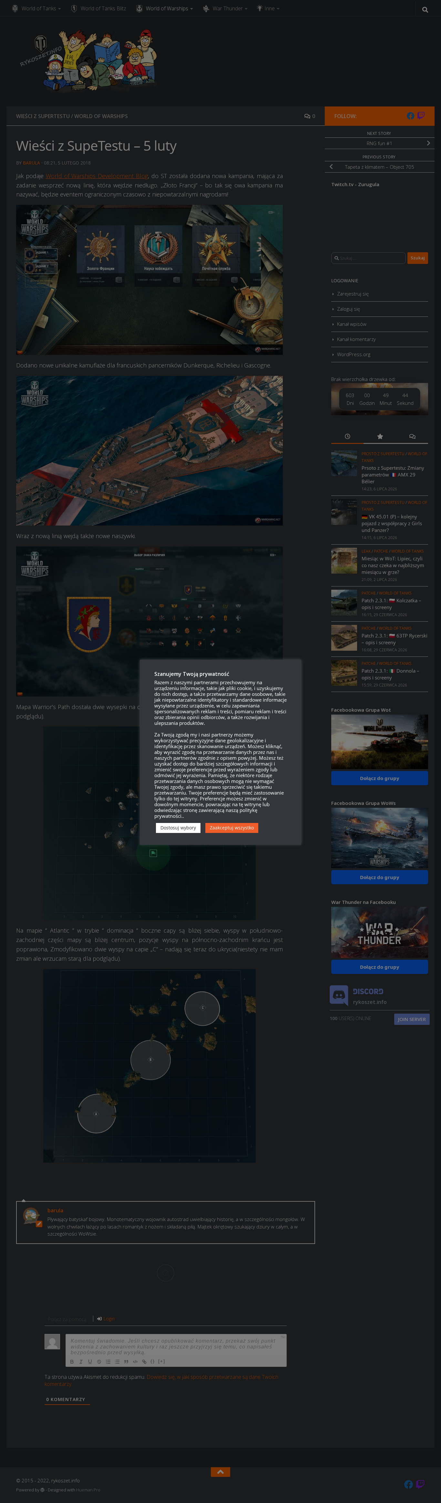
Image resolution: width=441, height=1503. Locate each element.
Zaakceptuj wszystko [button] (232, 828)
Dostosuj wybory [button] (178, 828)
